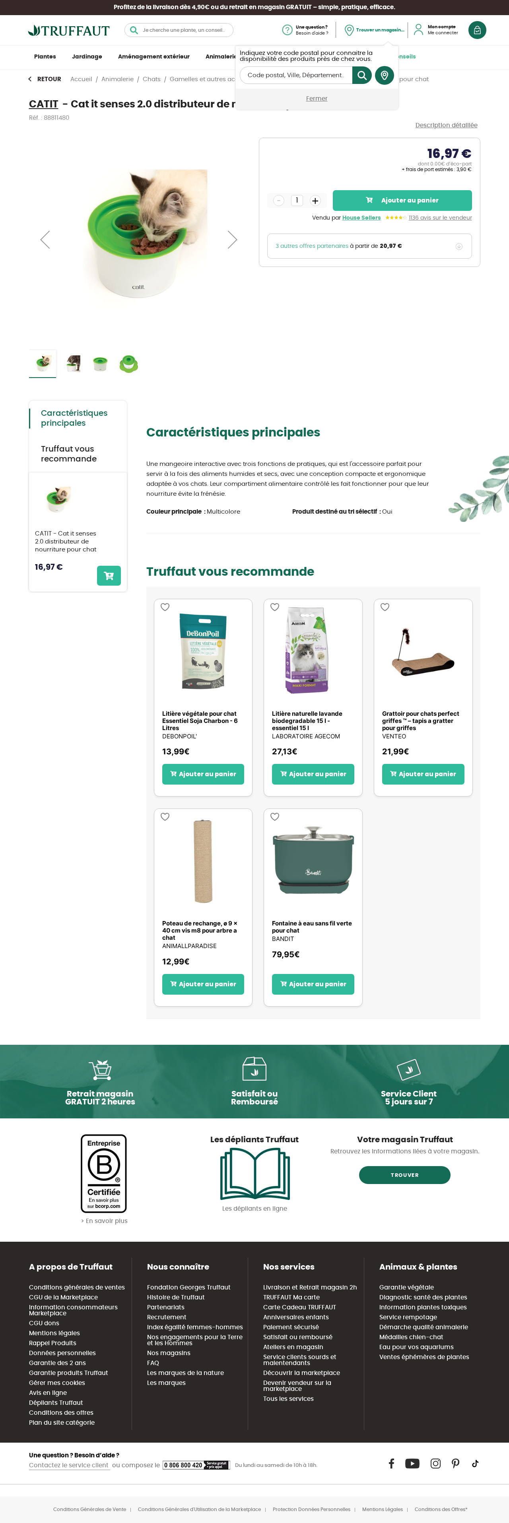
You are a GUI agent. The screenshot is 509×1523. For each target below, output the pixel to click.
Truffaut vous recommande (69, 454)
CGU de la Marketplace (63, 1298)
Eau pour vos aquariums (416, 1347)
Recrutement (167, 1317)
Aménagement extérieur (154, 57)
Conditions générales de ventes (77, 1288)
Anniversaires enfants (296, 1317)
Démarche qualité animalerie (423, 1327)
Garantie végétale (406, 1288)
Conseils (403, 57)
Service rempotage (408, 1317)
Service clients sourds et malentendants (299, 1360)
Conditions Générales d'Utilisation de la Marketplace (199, 1509)
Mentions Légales (382, 1509)
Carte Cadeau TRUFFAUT (299, 1308)
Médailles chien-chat (411, 1337)
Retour (49, 79)
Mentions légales (54, 1333)
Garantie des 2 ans (57, 1363)
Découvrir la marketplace (301, 1373)
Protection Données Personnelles (311, 1509)
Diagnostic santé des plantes (423, 1298)
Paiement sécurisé (291, 1327)
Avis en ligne (48, 1393)
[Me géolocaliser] (384, 75)
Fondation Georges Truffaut (189, 1288)
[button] (45, 239)
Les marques (166, 1383)
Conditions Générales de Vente (89, 1509)
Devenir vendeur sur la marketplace (297, 1386)
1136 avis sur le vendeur (440, 218)
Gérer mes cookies (57, 1383)
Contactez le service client (69, 1465)
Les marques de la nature (185, 1373)
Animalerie (221, 57)
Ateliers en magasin (293, 1347)
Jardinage (87, 57)
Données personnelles (62, 1353)
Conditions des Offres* (441, 1509)
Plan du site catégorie (62, 1423)
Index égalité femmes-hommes (195, 1327)
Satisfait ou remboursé (297, 1337)
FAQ (153, 1363)
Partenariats (166, 1308)
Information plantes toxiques (423, 1308)
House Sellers (361, 218)
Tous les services (288, 1399)
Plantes (45, 57)
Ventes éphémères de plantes (424, 1357)
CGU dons (44, 1323)
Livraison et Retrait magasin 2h (310, 1288)
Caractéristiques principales (74, 418)
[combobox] (178, 30)
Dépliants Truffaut (56, 1403)
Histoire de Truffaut (176, 1298)
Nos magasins (168, 1353)
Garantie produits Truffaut (68, 1373)
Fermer (317, 99)
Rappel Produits (52, 1343)
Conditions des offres (61, 1413)
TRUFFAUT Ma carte (291, 1298)
